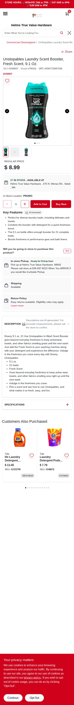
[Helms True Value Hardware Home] (37, 16)
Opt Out (34, 697)
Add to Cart (40, 204)
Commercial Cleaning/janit (21, 42)
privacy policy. (32, 677)
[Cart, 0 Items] (67, 14)
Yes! (67, 251)
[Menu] (5, 13)
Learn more (17, 305)
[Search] (61, 33)
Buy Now (61, 204)
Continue (13, 697)
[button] (5, 152)
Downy (7, 73)
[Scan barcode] (69, 33)
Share (68, 51)
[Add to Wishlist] (7, 81)
